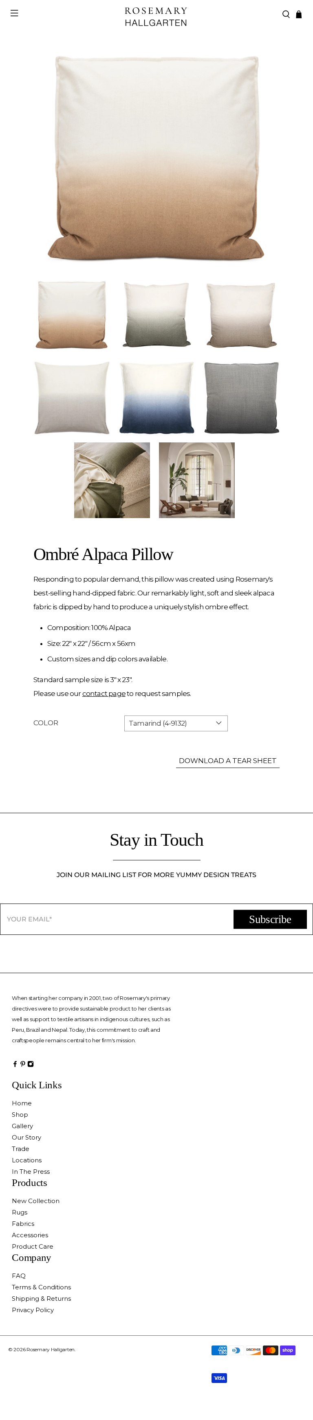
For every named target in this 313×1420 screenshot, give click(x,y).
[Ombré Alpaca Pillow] (156, 159)
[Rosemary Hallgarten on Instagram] (30, 1066)
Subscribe (270, 919)
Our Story (26, 1137)
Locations (27, 1160)
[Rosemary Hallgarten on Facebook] (15, 1066)
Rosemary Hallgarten (50, 1349)
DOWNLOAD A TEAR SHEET (228, 761)
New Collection (36, 1201)
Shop (20, 1114)
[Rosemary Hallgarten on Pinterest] (23, 1066)
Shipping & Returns (41, 1298)
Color (45, 723)
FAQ (19, 1276)
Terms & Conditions (41, 1287)
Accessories (30, 1235)
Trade (20, 1149)
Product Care (32, 1246)
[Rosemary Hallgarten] (156, 14)
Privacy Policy (33, 1310)
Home (22, 1103)
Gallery (22, 1126)
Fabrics (23, 1223)
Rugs (19, 1212)
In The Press (31, 1171)
